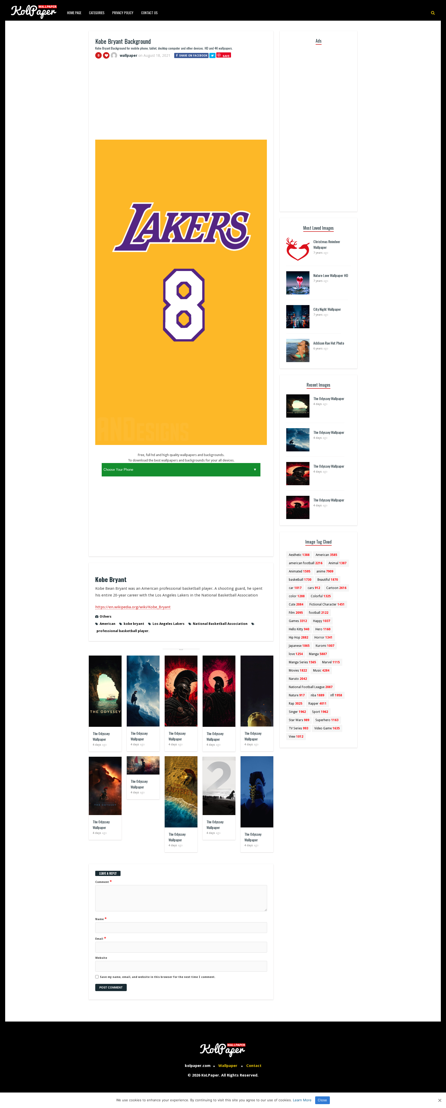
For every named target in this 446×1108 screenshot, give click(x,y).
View (296, 736)
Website (101, 958)
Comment (103, 881)
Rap (295, 703)
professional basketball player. (123, 631)
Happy (321, 621)
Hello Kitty (299, 629)
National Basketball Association (220, 624)
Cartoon (336, 588)
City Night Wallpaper (327, 309)
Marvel (331, 662)
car (295, 588)
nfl (336, 695)
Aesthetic (299, 555)
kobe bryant (134, 624)
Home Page (74, 12)
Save (226, 56)
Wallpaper (227, 1065)
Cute (296, 604)
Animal (337, 563)
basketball (300, 579)
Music (321, 670)
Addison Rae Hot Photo (328, 343)
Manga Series (302, 662)
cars (314, 588)
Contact (253, 1065)
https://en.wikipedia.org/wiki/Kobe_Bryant (133, 607)
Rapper (317, 703)
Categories (97, 12)
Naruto (298, 679)
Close (322, 1100)
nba (317, 695)
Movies (298, 670)
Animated (299, 571)
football (318, 613)
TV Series (298, 728)
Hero (322, 629)
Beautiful (327, 579)
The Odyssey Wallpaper (101, 736)
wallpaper (128, 55)
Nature (297, 695)
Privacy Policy (122, 12)
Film (296, 613)
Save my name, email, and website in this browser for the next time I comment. (157, 977)
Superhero (326, 720)
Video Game (327, 728)
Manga (318, 654)
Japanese (299, 646)
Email (100, 938)
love (296, 654)
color (297, 596)
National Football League (310, 687)
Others (106, 616)
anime (324, 571)
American (107, 624)
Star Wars (299, 720)
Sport (320, 712)
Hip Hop (298, 637)
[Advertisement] (181, 101)
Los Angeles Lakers (169, 624)
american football (305, 563)
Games (298, 621)
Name (101, 918)
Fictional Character (327, 604)
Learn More (302, 1100)
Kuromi (325, 646)
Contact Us (149, 12)
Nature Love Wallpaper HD (330, 275)
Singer (297, 712)
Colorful (321, 596)
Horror (323, 637)
